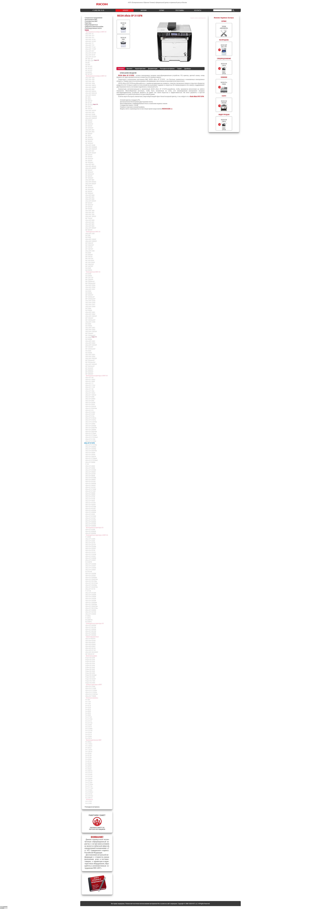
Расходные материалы (167, 68)
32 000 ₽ (123, 25)
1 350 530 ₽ (223, 103)
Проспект (129, 68)
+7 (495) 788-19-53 (98, 10)
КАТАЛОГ (125, 10)
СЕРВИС (161, 10)
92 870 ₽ (224, 47)
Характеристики (140, 68)
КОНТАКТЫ (197, 10)
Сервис (179, 68)
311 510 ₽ (224, 121)
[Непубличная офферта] (97, 869)
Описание (121, 68)
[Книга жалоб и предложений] (97, 892)
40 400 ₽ (123, 39)
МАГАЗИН (143, 10)
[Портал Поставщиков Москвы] (97, 830)
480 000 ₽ (224, 65)
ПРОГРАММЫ (179, 10)
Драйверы (187, 68)
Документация (152, 68)
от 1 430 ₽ (224, 28)
